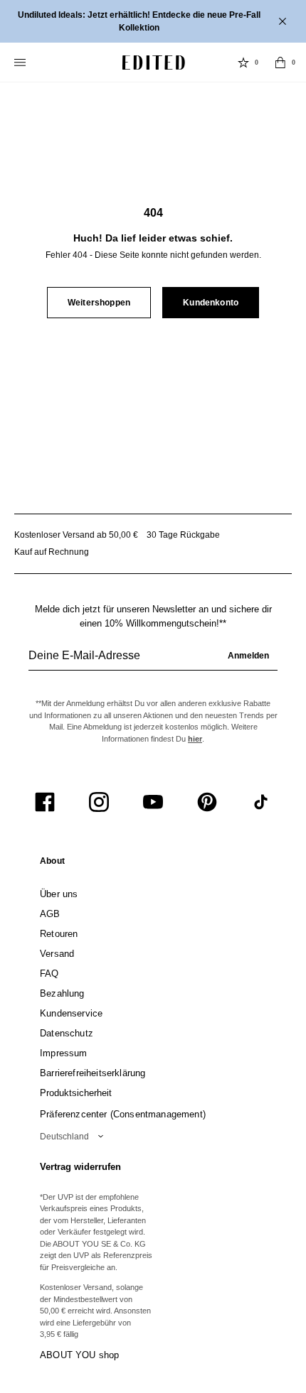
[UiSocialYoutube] (153, 802)
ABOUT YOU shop (79, 1355)
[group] (153, 661)
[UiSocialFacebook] (44, 802)
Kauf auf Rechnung (51, 552)
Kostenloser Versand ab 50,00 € (76, 535)
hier (195, 739)
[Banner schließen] (284, 21)
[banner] (153, 21)
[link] (52, 864)
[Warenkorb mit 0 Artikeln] (280, 62)
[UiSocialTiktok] (261, 802)
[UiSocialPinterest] (207, 802)
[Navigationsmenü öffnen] (21, 62)
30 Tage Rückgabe (183, 535)
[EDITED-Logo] (153, 62)
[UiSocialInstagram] (99, 802)
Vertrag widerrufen (80, 1166)
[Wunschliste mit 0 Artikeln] (243, 62)
